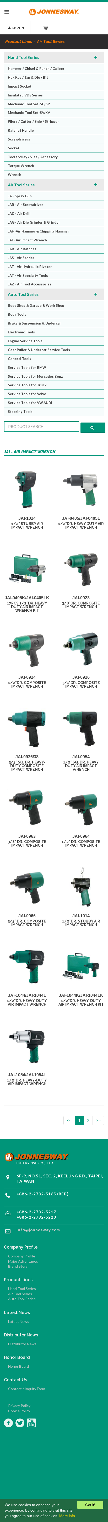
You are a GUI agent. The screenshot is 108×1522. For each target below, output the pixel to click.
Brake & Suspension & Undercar (34, 323)
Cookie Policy (19, 1411)
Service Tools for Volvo (27, 394)
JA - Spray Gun (20, 196)
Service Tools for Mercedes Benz (35, 376)
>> (98, 1120)
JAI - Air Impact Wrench (27, 240)
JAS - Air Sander (21, 258)
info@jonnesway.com (38, 1229)
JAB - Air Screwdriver (25, 205)
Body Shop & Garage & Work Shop (36, 305)
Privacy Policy (19, 1405)
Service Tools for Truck (27, 385)
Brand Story (18, 1266)
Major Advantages (23, 1261)
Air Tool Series (21, 184)
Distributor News (22, 1344)
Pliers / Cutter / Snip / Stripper (33, 121)
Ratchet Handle (21, 130)
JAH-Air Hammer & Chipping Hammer (38, 231)
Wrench (14, 175)
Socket (13, 148)
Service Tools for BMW (27, 367)
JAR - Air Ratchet (22, 249)
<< (69, 1120)
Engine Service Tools (25, 341)
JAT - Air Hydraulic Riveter (30, 267)
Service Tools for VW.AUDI (30, 403)
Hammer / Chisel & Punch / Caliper (36, 68)
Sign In (18, 28)
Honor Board (18, 1366)
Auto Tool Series (23, 294)
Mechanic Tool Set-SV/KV (29, 113)
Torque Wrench (21, 166)
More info (67, 1516)
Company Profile (21, 1256)
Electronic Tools (21, 332)
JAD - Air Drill (19, 213)
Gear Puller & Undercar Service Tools (39, 350)
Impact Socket (19, 86)
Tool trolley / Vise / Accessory (33, 157)
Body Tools (17, 314)
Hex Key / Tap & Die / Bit (28, 77)
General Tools (19, 359)
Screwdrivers (19, 139)
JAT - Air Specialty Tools (28, 275)
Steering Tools (20, 411)
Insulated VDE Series (25, 95)
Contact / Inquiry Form (26, 1388)
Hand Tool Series (23, 57)
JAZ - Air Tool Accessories (29, 284)
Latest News (18, 1321)
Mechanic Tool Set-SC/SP (29, 104)
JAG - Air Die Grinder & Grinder (34, 222)
